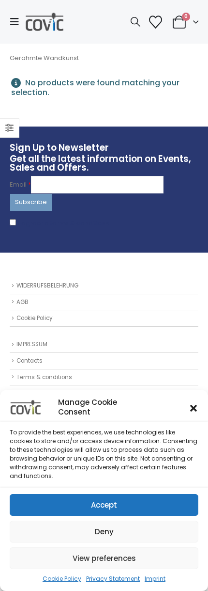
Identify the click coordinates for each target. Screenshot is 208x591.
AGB (22, 302)
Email (20, 184)
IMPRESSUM (31, 344)
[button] (193, 407)
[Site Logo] (44, 22)
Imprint (155, 579)
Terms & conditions (44, 377)
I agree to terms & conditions (63, 223)
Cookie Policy (62, 579)
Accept (104, 505)
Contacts (29, 361)
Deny (104, 532)
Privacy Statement (113, 579)
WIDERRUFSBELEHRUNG (47, 285)
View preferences (104, 558)
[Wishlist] (155, 22)
